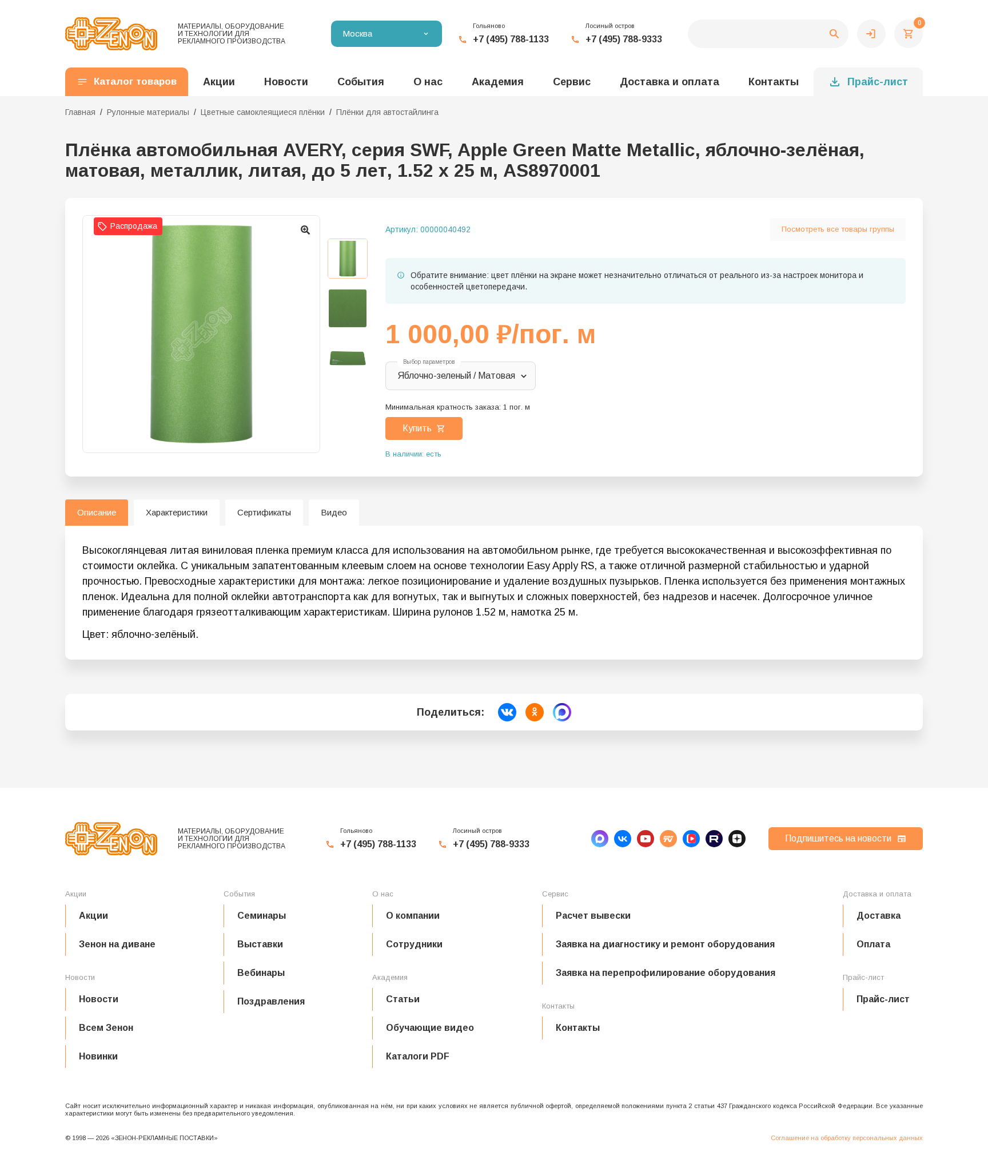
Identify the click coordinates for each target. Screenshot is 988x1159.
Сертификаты (264, 512)
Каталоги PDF (417, 1056)
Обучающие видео (430, 1028)
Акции (93, 915)
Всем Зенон (106, 1028)
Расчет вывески (593, 915)
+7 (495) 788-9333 (623, 39)
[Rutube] (714, 838)
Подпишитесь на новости (838, 838)
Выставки (260, 944)
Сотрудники (414, 944)
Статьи (403, 999)
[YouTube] (645, 838)
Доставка (878, 915)
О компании (413, 915)
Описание (96, 512)
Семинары (261, 915)
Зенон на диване (117, 944)
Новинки (98, 1056)
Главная (80, 112)
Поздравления (271, 1001)
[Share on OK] (534, 712)
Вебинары (261, 973)
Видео (334, 512)
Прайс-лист (877, 82)
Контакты (773, 82)
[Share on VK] (507, 712)
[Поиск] (768, 33)
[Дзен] (737, 838)
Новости (98, 999)
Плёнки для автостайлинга (387, 112)
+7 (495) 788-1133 (511, 39)
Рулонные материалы (148, 112)
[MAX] (599, 838)
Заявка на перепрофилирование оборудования (665, 973)
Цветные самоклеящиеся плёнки (263, 112)
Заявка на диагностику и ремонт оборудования (665, 944)
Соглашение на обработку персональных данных (847, 1137)
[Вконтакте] (622, 838)
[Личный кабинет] (871, 33)
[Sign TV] (668, 838)
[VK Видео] (691, 838)
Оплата (873, 944)
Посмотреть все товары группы (838, 229)
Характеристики (177, 512)
